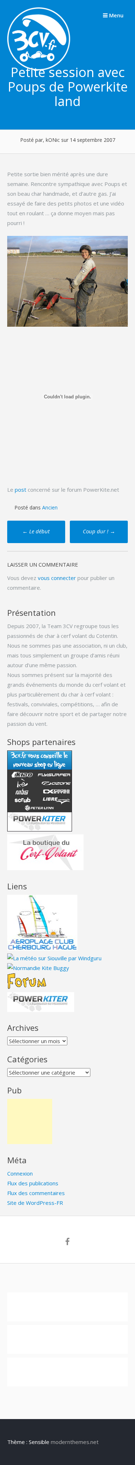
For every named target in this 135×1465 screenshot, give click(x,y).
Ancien (50, 507)
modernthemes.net (75, 1441)
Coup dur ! (99, 531)
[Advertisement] (29, 1121)
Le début (36, 531)
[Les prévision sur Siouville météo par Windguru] (54, 958)
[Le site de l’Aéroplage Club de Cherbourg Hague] (42, 948)
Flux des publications (32, 1183)
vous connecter (57, 577)
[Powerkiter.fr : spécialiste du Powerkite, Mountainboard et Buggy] (40, 1009)
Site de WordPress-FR (35, 1202)
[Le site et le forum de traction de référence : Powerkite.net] (26, 987)
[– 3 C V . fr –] (38, 68)
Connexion (20, 1173)
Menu (115, 15)
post (20, 489)
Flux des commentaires (36, 1193)
